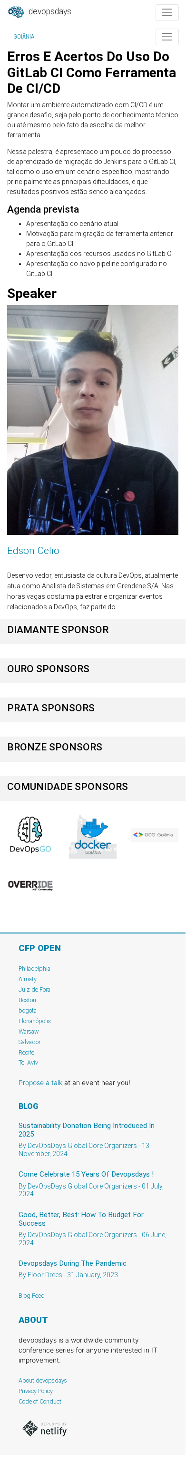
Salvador (29, 1042)
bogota (28, 1010)
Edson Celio (33, 550)
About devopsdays (43, 1380)
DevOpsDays (49, 11)
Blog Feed (32, 1295)
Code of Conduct (40, 1401)
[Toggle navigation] (167, 12)
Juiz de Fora (34, 989)
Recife (26, 1052)
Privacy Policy (36, 1390)
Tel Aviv (28, 1062)
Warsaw (29, 1031)
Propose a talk (40, 1082)
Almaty (28, 979)
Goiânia (23, 36)
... (119, 607)
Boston (27, 1000)
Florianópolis (35, 1021)
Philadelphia (34, 968)
